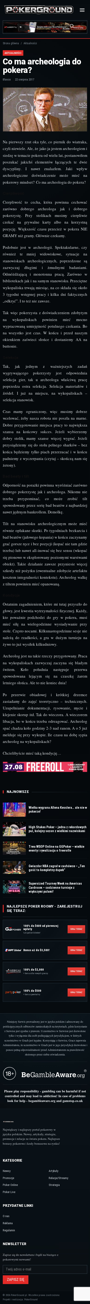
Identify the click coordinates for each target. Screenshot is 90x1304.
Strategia (54, 1185)
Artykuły (53, 1171)
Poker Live (9, 1192)
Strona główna (11, 43)
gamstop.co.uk (73, 1100)
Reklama (8, 1223)
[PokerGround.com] (39, 10)
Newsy (6, 1171)
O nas (6, 1216)
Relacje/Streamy (58, 1178)
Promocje (8, 1178)
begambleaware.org (41, 1100)
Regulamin (9, 1230)
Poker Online (10, 1185)
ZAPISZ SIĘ (15, 1279)
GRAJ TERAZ (76, 929)
